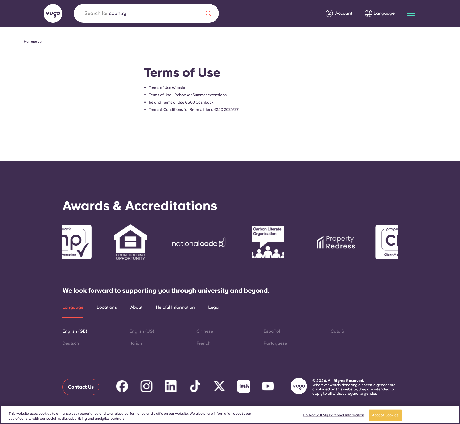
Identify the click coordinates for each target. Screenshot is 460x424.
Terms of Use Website (167, 87)
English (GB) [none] (74, 331)
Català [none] (337, 331)
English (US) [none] (141, 331)
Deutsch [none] (70, 343)
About (136, 307)
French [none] (203, 343)
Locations (107, 307)
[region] (230, 415)
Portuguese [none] (275, 343)
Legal (214, 307)
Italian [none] (135, 343)
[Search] (208, 13)
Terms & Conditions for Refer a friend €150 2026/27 (194, 109)
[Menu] (411, 13)
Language (72, 307)
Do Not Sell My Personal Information (333, 415)
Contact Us (81, 387)
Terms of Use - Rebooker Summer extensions (188, 95)
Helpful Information (175, 307)
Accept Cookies (385, 415)
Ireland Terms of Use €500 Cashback (181, 102)
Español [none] (272, 331)
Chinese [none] (204, 331)
